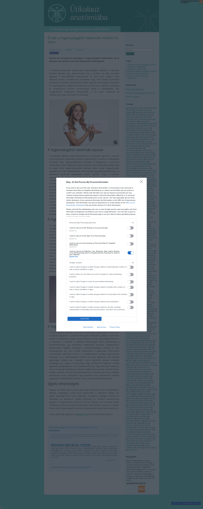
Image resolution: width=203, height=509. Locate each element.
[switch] (131, 227)
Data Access (101, 327)
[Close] (142, 182)
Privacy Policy (115, 327)
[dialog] (101, 254)
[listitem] (101, 222)
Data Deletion (88, 327)
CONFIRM (84, 319)
